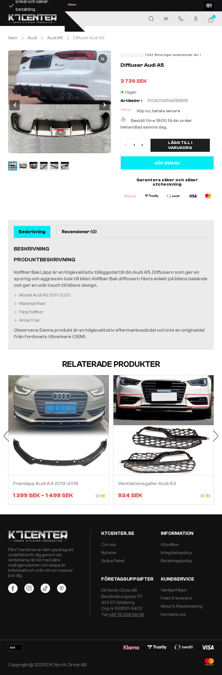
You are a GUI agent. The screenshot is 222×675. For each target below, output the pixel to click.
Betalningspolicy (176, 560)
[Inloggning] (195, 18)
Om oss (108, 544)
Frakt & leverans (176, 598)
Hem (12, 37)
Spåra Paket (113, 560)
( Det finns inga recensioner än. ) (173, 55)
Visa (58, 439)
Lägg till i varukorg (180, 145)
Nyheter (109, 552)
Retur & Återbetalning (182, 606)
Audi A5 (55, 37)
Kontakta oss (173, 614)
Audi (32, 37)
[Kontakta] (181, 18)
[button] (104, 105)
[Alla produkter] (166, 18)
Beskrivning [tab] (32, 231)
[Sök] (151, 18)
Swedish (209, 5)
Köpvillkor (170, 544)
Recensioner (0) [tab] (79, 231)
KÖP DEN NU (167, 163)
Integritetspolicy (176, 552)
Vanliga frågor (174, 590)
